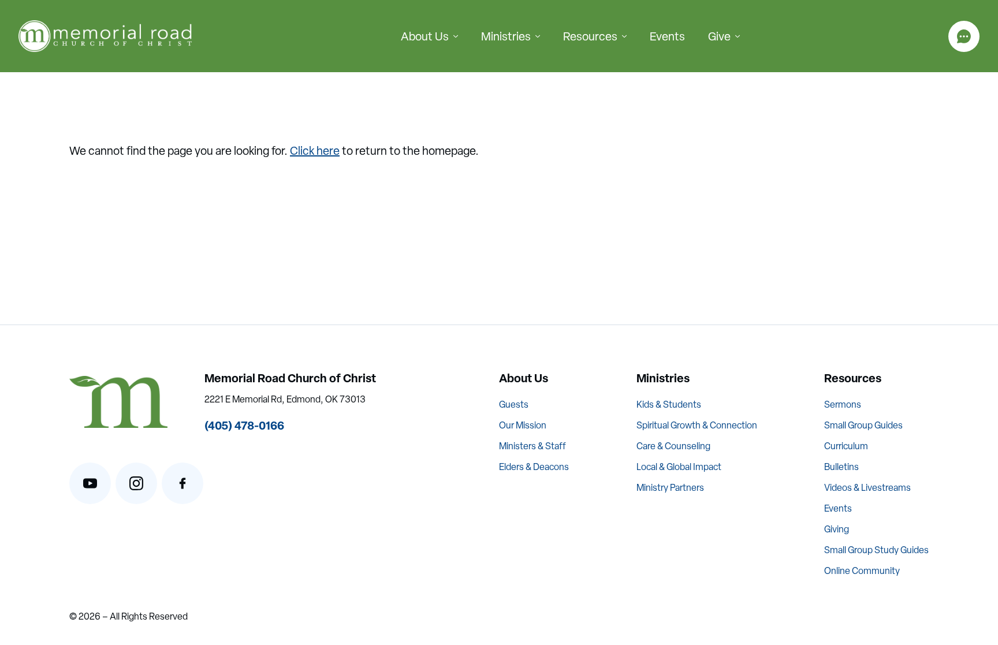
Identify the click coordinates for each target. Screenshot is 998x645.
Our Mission (522, 425)
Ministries (506, 36)
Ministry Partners (670, 488)
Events (667, 36)
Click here (315, 150)
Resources (590, 36)
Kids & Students (668, 404)
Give (719, 36)
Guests (513, 404)
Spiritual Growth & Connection (696, 425)
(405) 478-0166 (244, 425)
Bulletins (841, 467)
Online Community (862, 571)
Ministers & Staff (532, 446)
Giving (836, 529)
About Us (425, 36)
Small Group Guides (863, 425)
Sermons (842, 404)
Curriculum (846, 446)
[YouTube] (90, 483)
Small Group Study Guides (876, 550)
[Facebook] (182, 483)
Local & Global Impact (678, 467)
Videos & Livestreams (867, 488)
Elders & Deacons (534, 467)
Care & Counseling (673, 446)
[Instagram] (136, 483)
